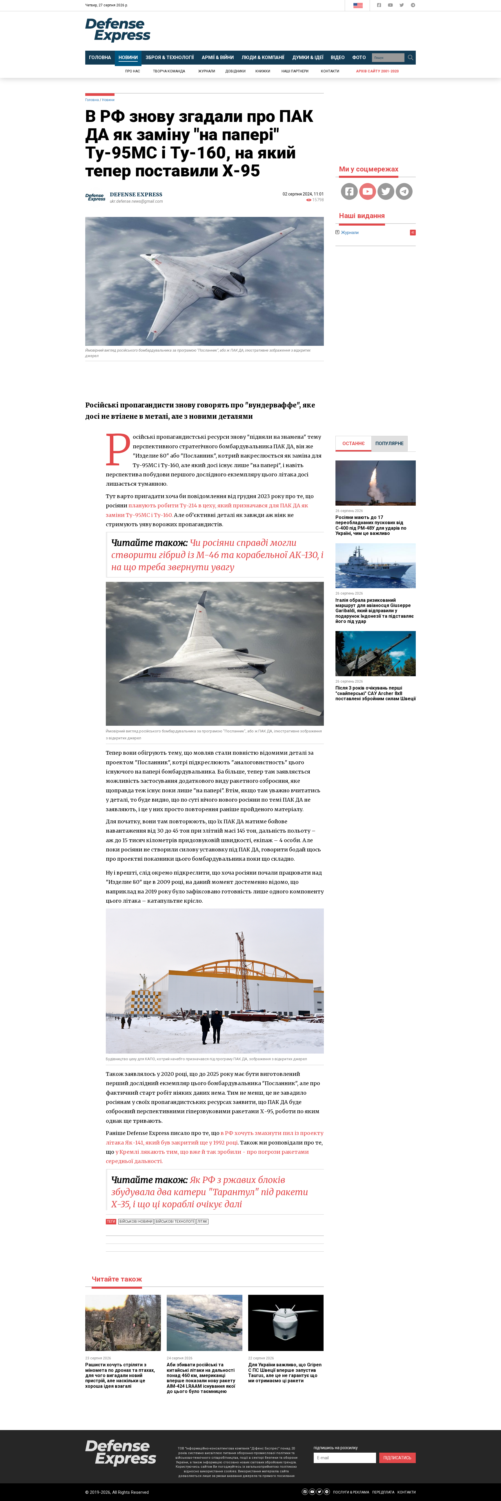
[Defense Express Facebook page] (379, 6)
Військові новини (136, 1222)
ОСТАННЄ (353, 443)
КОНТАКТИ (406, 1492)
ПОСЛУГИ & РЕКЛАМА (351, 1492)
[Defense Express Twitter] (402, 6)
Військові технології (175, 1222)
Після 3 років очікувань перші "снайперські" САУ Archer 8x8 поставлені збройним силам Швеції (375, 693)
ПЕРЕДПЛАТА (383, 1492)
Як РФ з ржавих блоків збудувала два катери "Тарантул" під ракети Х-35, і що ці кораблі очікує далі (209, 1192)
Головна (92, 100)
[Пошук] (410, 57)
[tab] (353, 443)
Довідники (235, 71)
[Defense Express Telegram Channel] (413, 6)
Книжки (262, 71)
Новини (108, 100)
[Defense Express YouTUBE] (391, 6)
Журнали (206, 71)
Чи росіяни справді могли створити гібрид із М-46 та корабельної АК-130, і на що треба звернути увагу (217, 555)
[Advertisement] (298, 31)
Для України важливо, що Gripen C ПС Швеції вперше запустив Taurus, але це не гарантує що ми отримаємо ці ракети (285, 1372)
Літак (202, 1222)
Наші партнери (295, 71)
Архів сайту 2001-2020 (377, 71)
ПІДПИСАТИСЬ (397, 1458)
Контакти (330, 71)
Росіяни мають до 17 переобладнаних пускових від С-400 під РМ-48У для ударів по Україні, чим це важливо (370, 525)
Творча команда (169, 71)
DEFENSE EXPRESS (136, 194)
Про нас (132, 71)
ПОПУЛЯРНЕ (389, 443)
